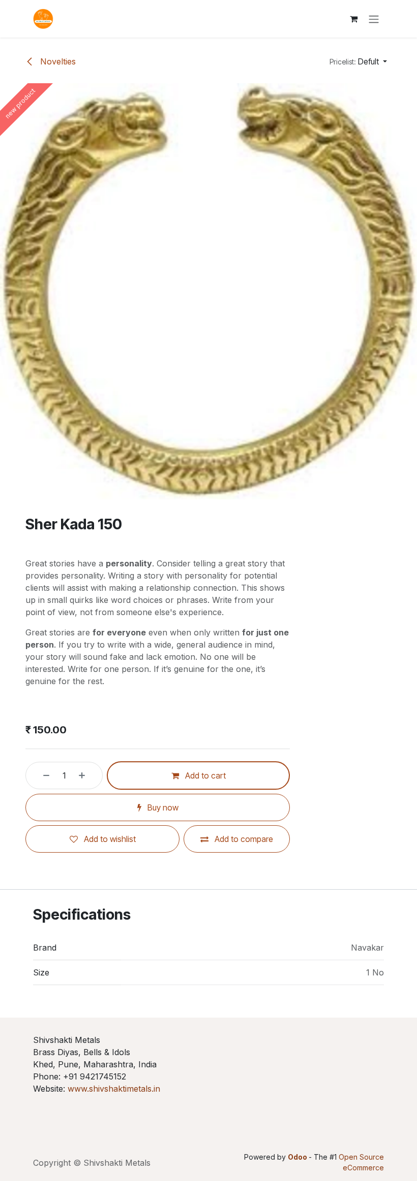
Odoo (298, 1157)
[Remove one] (40, 775)
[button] (358, 61)
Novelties (57, 61)
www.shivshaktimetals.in (114, 1089)
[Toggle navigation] (374, 18)
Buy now (161, 807)
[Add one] (88, 775)
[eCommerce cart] (353, 19)
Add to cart (204, 775)
